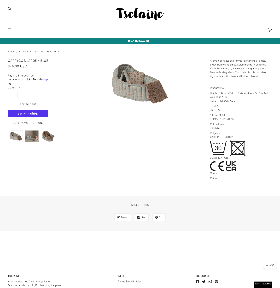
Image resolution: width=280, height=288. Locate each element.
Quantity (13, 87)
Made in (215, 172)
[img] (9, 8)
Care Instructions (222, 137)
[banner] (140, 14)
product (23, 51)
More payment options (28, 123)
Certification (219, 157)
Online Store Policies (129, 281)
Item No (215, 109)
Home (11, 51)
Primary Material (222, 118)
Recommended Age (222, 100)
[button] (140, 41)
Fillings (215, 128)
